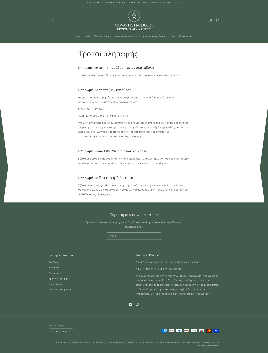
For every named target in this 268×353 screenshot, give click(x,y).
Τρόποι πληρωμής (58, 279)
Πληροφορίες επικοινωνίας (208, 346)
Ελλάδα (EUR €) (59, 332)
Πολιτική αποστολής (191, 343)
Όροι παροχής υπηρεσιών (169, 343)
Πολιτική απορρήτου (146, 343)
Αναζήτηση (54, 262)
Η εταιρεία (54, 267)
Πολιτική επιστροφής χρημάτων (122, 343)
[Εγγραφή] (158, 236)
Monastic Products (71, 343)
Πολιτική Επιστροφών (60, 289)
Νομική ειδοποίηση (211, 343)
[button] (52, 20)
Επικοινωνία (55, 273)
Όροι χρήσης (55, 284)
